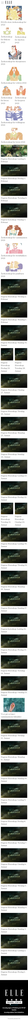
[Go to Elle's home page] (14, 993)
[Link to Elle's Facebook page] (11, 999)
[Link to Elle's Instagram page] (7, 999)
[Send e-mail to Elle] (20, 999)
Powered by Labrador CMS (14, 1018)
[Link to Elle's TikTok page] (16, 999)
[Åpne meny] (2, 2)
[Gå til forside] (8, 2)
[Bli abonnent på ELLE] (14, 1005)
